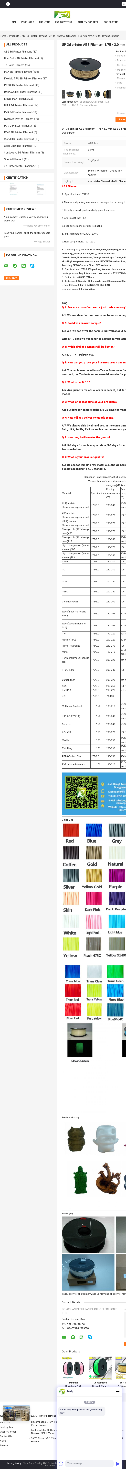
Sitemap (4, 1445)
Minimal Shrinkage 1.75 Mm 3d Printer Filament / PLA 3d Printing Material (73, 1384)
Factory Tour (64, 22)
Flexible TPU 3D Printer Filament (23, 78)
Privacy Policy (14, 1463)
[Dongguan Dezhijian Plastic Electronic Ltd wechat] (25, 266)
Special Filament (13, 159)
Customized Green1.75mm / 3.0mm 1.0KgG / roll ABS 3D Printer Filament (100, 1384)
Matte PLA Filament (16, 98)
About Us (44, 22)
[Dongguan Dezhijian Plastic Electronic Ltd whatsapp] (17, 266)
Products (27, 22)
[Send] (117, 1463)
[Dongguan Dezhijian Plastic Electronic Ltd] (63, 15)
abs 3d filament (100, 1294)
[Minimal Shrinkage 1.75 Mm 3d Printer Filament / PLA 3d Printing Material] (73, 1368)
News (3, 1441)
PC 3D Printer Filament (17, 125)
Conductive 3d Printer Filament (22, 152)
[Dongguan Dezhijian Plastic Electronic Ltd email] (8, 266)
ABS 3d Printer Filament (34, 36)
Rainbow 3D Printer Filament (20, 92)
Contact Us (111, 22)
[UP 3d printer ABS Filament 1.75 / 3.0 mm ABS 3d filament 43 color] (85, 69)
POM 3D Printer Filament (18, 132)
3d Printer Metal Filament (19, 166)
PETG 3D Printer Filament (19, 85)
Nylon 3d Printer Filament (18, 118)
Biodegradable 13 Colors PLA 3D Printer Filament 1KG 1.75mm (52, 1432)
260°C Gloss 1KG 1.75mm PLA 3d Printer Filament (52, 1440)
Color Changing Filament (18, 145)
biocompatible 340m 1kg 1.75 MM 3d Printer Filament (50, 1423)
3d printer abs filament (79, 1294)
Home (13, 22)
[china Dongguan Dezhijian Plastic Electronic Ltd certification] (13, 189)
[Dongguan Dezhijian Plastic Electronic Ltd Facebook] (8, 4)
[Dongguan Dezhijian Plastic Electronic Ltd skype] (34, 266)
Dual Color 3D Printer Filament (21, 58)
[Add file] (61, 1463)
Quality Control (88, 22)
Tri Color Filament (14, 65)
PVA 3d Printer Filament (18, 112)
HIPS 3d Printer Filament (18, 105)
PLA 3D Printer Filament (18, 71)
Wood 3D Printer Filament (19, 139)
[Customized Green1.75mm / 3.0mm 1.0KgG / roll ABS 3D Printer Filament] (100, 1368)
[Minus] (118, 1391)
